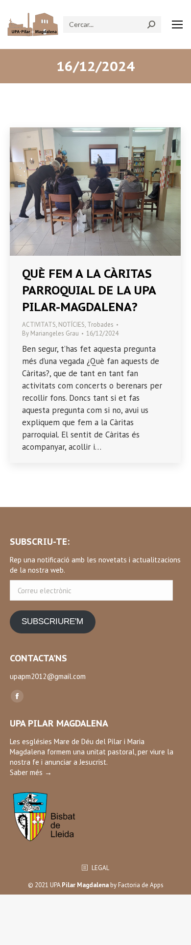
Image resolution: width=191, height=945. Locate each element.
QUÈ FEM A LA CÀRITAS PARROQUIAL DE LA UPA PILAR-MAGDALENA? (89, 290)
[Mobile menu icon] (177, 24)
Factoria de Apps (141, 885)
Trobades (100, 324)
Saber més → (31, 772)
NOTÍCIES (71, 324)
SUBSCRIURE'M (52, 621)
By (50, 333)
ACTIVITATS (39, 324)
